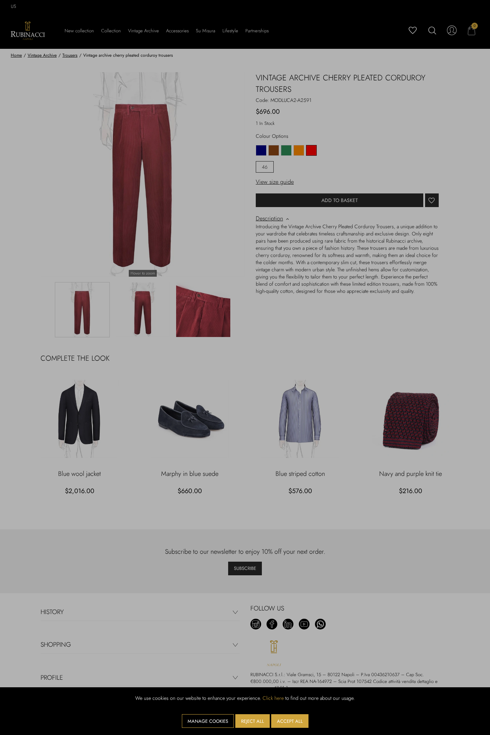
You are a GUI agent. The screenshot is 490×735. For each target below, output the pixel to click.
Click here (273, 698)
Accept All (290, 721)
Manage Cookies (208, 721)
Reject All (252, 721)
